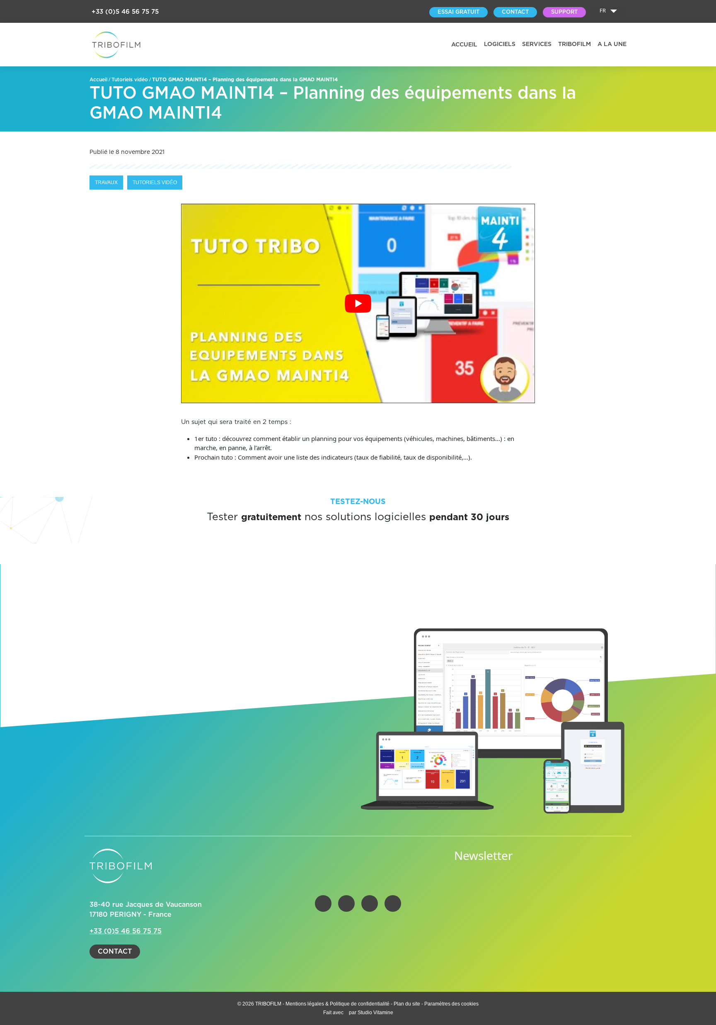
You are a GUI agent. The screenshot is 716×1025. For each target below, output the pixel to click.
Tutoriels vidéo (129, 79)
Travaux (106, 182)
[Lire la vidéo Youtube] (358, 303)
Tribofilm (574, 44)
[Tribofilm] (116, 44)
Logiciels (499, 44)
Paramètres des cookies (451, 1004)
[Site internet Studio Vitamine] (347, 1012)
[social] (323, 903)
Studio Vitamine (375, 1012)
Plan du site (407, 1004)
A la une (611, 44)
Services (537, 44)
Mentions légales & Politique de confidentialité (338, 1004)
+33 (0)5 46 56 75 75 (125, 12)
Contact (115, 951)
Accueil (464, 45)
